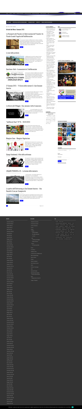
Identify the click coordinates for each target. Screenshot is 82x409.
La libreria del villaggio (36, 239)
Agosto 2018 (9, 248)
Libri (32, 238)
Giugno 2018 (9, 252)
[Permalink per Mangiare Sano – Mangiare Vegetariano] (15, 150)
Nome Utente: (60, 154)
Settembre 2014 (9, 328)
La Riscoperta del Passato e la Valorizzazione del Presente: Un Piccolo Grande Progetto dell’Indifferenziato (24, 35)
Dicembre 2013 (9, 345)
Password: (59, 156)
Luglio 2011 (9, 401)
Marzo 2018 (9, 258)
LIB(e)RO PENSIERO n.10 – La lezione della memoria (22, 171)
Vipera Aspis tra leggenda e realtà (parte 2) (50, 46)
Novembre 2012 (9, 370)
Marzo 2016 (9, 293)
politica (58, 234)
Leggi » (21, 47)
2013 (11, 26)
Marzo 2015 (9, 316)
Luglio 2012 (9, 378)
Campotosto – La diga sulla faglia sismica (51, 77)
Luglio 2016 (9, 285)
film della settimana (58, 229)
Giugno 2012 (9, 380)
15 (47, 119)
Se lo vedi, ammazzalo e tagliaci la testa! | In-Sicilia (51, 65)
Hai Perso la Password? (62, 163)
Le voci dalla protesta (12, 53)
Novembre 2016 (9, 277)
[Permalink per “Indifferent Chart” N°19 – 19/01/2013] (15, 134)
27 (54, 120)
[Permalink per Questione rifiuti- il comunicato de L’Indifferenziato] (15, 81)
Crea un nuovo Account (62, 162)
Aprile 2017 (9, 270)
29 (47, 122)
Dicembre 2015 (9, 299)
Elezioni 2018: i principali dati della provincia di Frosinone (51, 57)
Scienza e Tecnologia (35, 13)
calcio (73, 223)
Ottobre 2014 (9, 326)
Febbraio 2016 (9, 295)
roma (71, 234)
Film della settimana (35, 234)
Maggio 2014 (9, 335)
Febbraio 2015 (9, 318)
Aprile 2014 (9, 337)
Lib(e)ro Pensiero (35, 241)
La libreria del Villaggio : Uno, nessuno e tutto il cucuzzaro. (23, 106)
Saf (73, 234)
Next (75, 93)
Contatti (38, 22)
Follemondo (49, 107)
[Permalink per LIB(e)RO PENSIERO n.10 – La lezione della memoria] (15, 183)
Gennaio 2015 (9, 320)
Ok (72, 407)
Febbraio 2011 (9, 403)
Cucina (32, 227)
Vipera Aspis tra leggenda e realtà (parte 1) (50, 67)
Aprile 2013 (9, 360)
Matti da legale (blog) (34, 255)
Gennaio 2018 (9, 262)
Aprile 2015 (9, 314)
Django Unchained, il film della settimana (18, 154)
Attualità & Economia (20, 13)
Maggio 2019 (9, 239)
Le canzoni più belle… (36, 245)
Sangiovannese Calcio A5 (36, 278)
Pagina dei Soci (31, 22)
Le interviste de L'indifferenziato (36, 253)
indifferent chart (64, 229)
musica (63, 232)
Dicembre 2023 (9, 223)
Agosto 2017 (9, 268)
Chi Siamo (9, 22)
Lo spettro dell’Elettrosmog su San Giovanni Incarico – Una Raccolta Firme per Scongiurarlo (24, 189)
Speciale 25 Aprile (34, 270)
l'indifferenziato (72, 229)
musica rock (66, 232)
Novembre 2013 (9, 347)
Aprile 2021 (9, 229)
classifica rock (61, 226)
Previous (75, 91)
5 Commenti (15, 140)
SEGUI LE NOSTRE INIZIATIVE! (47, 22)
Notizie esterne (33, 257)
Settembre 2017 (9, 266)
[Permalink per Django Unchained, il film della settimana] (15, 166)
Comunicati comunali (34, 223)
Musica (33, 243)
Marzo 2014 (9, 339)
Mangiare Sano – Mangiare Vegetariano (18, 138)
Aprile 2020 (9, 235)
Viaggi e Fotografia (34, 280)
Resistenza (62, 234)
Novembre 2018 (9, 246)
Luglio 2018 (9, 250)
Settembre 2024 (9, 221)
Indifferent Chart (33, 251)
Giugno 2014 (9, 333)
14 (46, 119)
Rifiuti (66, 234)
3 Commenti (15, 193)
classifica (57, 226)
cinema (67, 224)
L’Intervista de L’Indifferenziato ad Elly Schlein (51, 90)
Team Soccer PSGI (69, 237)
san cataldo (57, 235)
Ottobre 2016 (9, 279)
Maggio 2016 (9, 289)
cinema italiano (71, 224)
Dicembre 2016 (9, 275)
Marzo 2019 (9, 243)
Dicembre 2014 (9, 322)
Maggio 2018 (9, 254)
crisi (69, 226)
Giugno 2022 (9, 227)
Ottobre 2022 (9, 225)
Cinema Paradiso (35, 232)
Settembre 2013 (9, 351)
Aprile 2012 (9, 384)
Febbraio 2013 (9, 364)
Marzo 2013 (9, 362)
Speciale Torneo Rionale (35, 272)
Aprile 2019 (9, 241)
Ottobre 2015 (9, 302)
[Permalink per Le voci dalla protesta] (15, 64)
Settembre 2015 (9, 304)
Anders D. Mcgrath (50, 28)
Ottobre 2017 (9, 264)
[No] (80, 407)
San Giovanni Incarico (35, 263)
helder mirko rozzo (50, 96)
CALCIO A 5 (57, 224)
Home (7, 13)
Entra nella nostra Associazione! (20, 22)
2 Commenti (15, 71)
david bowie (73, 226)
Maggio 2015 (9, 312)
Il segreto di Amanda (65, 35)
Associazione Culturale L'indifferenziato (61, 223)
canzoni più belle (62, 224)
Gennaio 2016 (9, 297)
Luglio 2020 (9, 233)
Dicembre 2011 (9, 391)
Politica (14, 13)
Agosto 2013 (9, 353)
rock (68, 234)
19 (53, 119)
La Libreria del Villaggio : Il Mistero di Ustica (51, 35)
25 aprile (57, 221)
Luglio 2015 (9, 308)
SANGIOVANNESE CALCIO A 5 (64, 235)
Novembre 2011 (9, 393)
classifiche (66, 226)
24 (50, 120)
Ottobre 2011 (9, 395)
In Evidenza (33, 249)
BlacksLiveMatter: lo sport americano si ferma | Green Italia (51, 39)
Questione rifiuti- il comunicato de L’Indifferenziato (21, 69)
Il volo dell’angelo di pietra (66, 28)
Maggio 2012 (9, 382)
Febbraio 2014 (9, 341)
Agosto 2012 (9, 376)
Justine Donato (65, 33)
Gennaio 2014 (9, 343)
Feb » (49, 123)
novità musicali (72, 232)
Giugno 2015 (9, 310)
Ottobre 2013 (9, 349)
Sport (32, 276)
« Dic (47, 123)
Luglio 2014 (9, 331)
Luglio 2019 (9, 237)
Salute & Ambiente (43, 13)
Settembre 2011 (9, 397)
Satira (48, 13)
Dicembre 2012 (9, 368)
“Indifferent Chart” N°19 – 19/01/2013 (18, 122)
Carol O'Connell (65, 29)
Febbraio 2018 (9, 260)
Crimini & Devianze (28, 13)
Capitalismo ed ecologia (51, 97)
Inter (68, 229)
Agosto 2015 (9, 306)
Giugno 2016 (9, 287)
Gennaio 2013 (9, 366)
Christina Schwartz (66, 36)
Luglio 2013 (9, 355)
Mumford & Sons (58, 232)
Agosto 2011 (9, 399)
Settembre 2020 (9, 231)
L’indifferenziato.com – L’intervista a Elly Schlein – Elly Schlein (51, 87)
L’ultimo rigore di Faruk (50, 71)
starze (64, 237)
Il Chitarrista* (64, 32)
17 (50, 119)
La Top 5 (33, 236)
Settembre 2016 (9, 281)
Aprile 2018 (9, 256)
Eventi (32, 247)
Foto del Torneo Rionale (36, 274)
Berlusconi (69, 223)
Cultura (10, 13)
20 (54, 119)
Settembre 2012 (9, 374)
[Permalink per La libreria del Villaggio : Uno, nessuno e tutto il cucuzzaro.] (15, 117)
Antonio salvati (61, 221)
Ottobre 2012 (9, 372)
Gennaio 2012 (9, 389)
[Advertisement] (67, 49)
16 (49, 119)
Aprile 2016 (9, 291)
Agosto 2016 (9, 283)
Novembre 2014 (9, 324)
